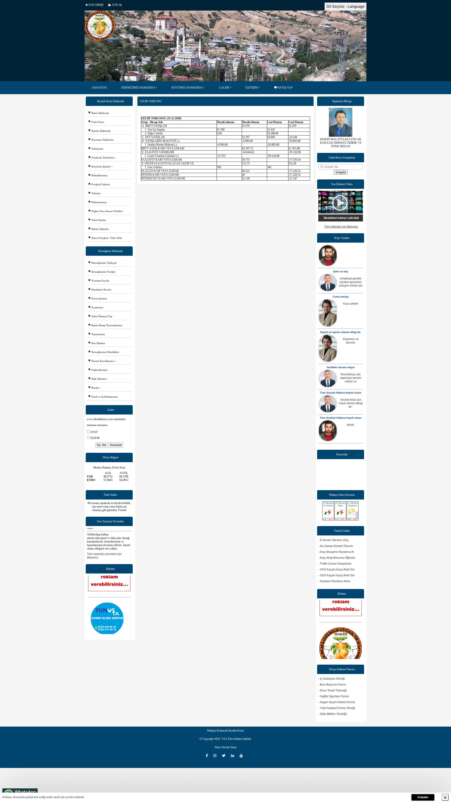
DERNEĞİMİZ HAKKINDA (138, 87)
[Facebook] (208, 755)
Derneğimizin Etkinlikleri (104, 352)
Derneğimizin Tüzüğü (102, 271)
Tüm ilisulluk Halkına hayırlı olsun (341, 417)
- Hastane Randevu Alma (334, 581)
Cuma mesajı (341, 296)
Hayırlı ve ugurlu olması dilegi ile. (340, 332)
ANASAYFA (99, 87)
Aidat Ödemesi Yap (100, 316)
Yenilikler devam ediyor (341, 367)
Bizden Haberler (99, 229)
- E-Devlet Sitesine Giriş (333, 540)
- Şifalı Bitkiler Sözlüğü (332, 714)
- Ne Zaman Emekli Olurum (335, 546)
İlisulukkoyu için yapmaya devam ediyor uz (350, 378)
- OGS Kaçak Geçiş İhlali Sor (336, 575)
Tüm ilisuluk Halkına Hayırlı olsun (340, 392)
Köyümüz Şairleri (100, 166)
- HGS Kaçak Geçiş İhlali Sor (336, 569)
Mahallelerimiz (98, 175)
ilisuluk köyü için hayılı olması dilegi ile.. (351, 403)
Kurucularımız (98, 298)
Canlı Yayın (96, 121)
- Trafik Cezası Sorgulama (334, 563)
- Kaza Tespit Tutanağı (332, 690)
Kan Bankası (97, 343)
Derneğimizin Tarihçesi (103, 262)
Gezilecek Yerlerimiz (101, 157)
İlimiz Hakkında (99, 113)
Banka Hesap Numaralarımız (105, 325)
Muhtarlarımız (98, 202)
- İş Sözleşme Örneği (331, 678)
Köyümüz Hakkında (101, 139)
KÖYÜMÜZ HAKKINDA (186, 87)
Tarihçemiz (96, 148)
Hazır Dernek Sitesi (226, 747)
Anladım (422, 797)
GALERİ (224, 87)
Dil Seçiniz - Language (346, 6)
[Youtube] (242, 755)
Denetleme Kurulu (100, 289)
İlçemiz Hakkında (100, 130)
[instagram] (216, 755)
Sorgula (340, 172)
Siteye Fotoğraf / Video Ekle (105, 237)
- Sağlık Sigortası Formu (333, 696)
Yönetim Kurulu (99, 280)
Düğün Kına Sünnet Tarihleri (106, 211)
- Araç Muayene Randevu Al (336, 552)
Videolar (95, 193)
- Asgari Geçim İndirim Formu (336, 702)
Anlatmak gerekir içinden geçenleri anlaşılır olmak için (351, 282)
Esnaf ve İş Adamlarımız (103, 396)
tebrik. (351, 424)
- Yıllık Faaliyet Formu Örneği (336, 708)
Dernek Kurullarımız (101, 361)
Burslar (94, 387)
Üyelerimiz (96, 307)
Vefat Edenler (97, 220)
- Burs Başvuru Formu (332, 684)
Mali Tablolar (97, 378)
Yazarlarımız (97, 334)
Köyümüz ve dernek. (351, 340)
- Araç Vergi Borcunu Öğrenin (336, 557)
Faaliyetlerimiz (98, 369)
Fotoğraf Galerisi (99, 184)
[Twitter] (225, 755)
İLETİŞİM (252, 87)
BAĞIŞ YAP (285, 87)
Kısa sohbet (350, 303)
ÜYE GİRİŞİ (95, 5)
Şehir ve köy (340, 271)
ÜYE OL (116, 5)
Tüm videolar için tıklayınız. (341, 226)
